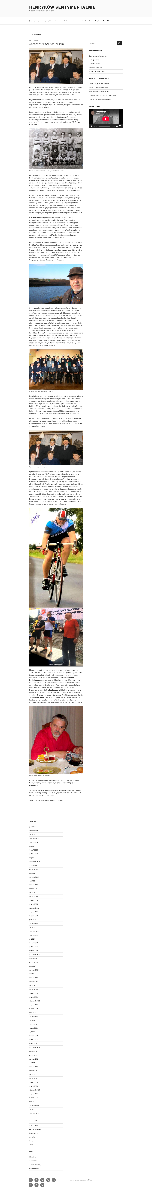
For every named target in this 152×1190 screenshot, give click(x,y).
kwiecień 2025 (33, 885)
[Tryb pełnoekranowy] (120, 126)
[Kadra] (54, 1180)
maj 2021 (32, 1063)
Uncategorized (33, 1133)
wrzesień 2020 (34, 1094)
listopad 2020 (33, 1086)
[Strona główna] (31, 1180)
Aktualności (47, 21)
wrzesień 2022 (33, 1005)
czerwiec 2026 (34, 830)
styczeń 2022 (33, 1036)
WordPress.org (34, 1168)
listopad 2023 (33, 950)
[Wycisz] (117, 126)
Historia (64, 21)
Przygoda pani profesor (101, 83)
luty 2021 (32, 1074)
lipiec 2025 (32, 873)
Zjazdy (31, 1141)
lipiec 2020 (32, 1101)
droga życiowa (33, 1125)
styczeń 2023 (33, 989)
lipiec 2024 (32, 920)
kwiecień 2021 (33, 1067)
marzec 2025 (33, 889)
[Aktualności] (36, 1180)
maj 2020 (32, 1109)
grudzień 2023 (33, 947)
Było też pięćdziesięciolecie (98, 56)
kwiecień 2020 (34, 1113)
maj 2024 (32, 927)
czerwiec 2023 (34, 970)
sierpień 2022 (33, 1009)
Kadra (74, 21)
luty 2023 (32, 985)
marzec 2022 (33, 1028)
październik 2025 (34, 861)
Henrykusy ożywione (101, 87)
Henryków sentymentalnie (62, 7)
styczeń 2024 (33, 943)
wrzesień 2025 (33, 865)
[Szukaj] (119, 43)
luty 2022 (32, 1032)
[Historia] (48, 1180)
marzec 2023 (33, 981)
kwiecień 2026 (33, 838)
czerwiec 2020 (34, 1105)
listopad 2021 (33, 1043)
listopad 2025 (33, 858)
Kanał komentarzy (35, 1165)
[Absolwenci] (31, 1185)
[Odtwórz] (92, 126)
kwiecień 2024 (33, 931)
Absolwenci (86, 21)
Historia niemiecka (35, 1129)
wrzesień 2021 (33, 1051)
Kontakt (106, 21)
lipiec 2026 (32, 827)
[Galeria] (36, 1185)
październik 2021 (34, 1047)
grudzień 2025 (33, 854)
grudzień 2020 (33, 1082)
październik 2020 (34, 1090)
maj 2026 (32, 834)
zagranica (32, 1137)
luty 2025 (32, 892)
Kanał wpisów (33, 1161)
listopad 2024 (33, 904)
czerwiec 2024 (34, 923)
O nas (56, 21)
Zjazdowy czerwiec (95, 67)
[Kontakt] (42, 1185)
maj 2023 (32, 974)
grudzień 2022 (33, 993)
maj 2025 (32, 881)
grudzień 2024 (33, 900)
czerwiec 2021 (33, 1059)
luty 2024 (32, 939)
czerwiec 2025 (34, 877)
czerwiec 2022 (33, 1016)
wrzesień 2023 (33, 958)
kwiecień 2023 (33, 978)
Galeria (97, 21)
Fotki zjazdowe (94, 60)
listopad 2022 (33, 997)
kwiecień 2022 (33, 1024)
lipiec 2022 (32, 1012)
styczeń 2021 (33, 1078)
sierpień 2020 (33, 1098)
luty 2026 (32, 846)
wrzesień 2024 (33, 912)
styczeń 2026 (33, 850)
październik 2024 (34, 908)
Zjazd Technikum (95, 64)
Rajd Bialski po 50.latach (103, 99)
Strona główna (34, 21)
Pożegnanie (112, 95)
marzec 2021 (33, 1070)
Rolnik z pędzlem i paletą (97, 71)
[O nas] (42, 1180)
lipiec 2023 (32, 966)
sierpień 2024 (33, 916)
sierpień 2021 (33, 1055)
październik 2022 (34, 1001)
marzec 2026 (33, 842)
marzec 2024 (33, 935)
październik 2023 (34, 954)
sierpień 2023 (33, 962)
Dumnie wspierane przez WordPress (80, 1180)
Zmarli (31, 1145)
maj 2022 (32, 1020)
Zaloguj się (32, 1157)
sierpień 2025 (33, 869)
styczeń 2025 (33, 896)
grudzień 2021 (33, 1039)
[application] (106, 118)
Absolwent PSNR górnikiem (46, 43)
